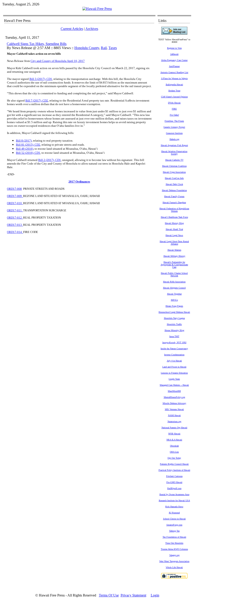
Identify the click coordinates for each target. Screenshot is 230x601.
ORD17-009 (15, 196)
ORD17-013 (15, 224)
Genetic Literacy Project (174, 127)
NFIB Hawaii (174, 433)
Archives (91, 29)
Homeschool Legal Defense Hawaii (174, 312)
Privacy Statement (133, 595)
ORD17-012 (15, 217)
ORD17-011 (15, 210)
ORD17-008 (14, 188)
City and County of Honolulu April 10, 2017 (58, 61)
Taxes (112, 48)
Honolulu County (86, 48)
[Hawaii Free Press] (97, 9)
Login (155, 595)
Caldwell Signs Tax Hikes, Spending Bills (36, 44)
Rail (104, 48)
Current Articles (72, 29)
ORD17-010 (15, 203)
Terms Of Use (109, 595)
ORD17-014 (15, 232)
